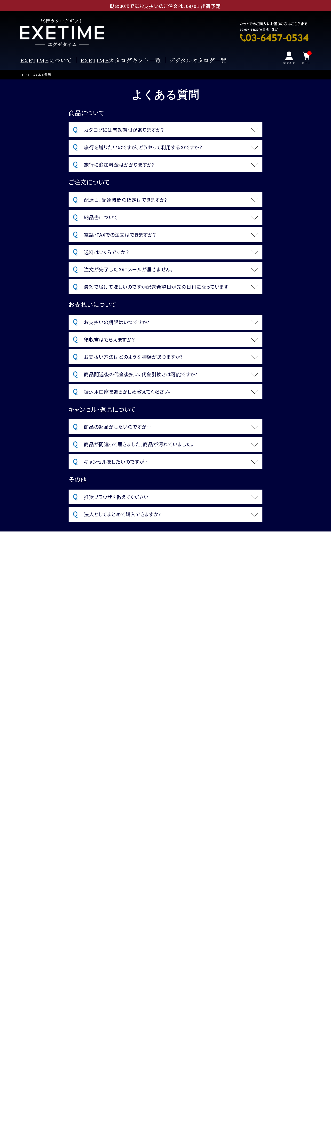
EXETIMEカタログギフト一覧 (120, 60)
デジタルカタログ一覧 (198, 60)
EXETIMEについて (46, 60)
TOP (23, 74)
